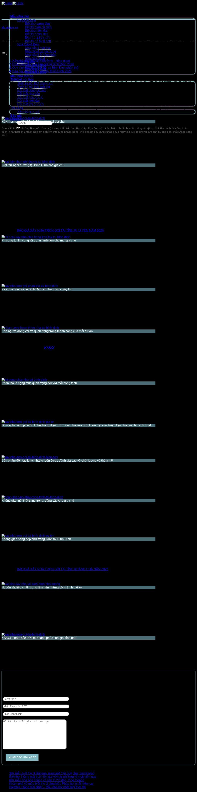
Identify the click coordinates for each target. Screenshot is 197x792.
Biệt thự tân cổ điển (38, 27)
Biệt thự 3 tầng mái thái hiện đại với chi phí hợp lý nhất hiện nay (52, 776)
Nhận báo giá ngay (22, 757)
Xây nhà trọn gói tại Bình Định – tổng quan (41, 60)
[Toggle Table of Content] (4, 54)
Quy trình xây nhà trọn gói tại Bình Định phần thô (45, 67)
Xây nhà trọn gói (10, 27)
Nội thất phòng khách (31, 90)
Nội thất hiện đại (28, 100)
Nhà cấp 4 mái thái (38, 47)
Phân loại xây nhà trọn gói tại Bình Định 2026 (43, 64)
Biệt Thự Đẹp (26, 20)
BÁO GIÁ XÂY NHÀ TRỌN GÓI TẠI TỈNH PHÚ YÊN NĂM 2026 (60, 230)
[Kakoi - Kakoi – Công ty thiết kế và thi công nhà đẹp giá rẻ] (12, 3)
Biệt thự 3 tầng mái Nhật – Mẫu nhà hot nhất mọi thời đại (47, 787)
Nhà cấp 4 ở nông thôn (40, 54)
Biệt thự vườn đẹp (37, 23)
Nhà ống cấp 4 (35, 58)
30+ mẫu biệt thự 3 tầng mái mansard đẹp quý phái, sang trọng (51, 773)
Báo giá (16, 115)
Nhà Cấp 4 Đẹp (28, 44)
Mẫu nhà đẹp (19, 16)
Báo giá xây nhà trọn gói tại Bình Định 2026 (42, 71)
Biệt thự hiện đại (36, 30)
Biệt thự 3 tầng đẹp (38, 41)
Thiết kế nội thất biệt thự (33, 86)
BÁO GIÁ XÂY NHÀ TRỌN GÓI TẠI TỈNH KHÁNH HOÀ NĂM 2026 (62, 569)
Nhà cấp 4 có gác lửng (40, 51)
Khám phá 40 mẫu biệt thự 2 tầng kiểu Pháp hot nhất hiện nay (51, 783)
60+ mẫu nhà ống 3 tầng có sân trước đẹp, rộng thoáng (46, 780)
